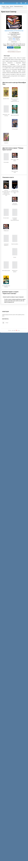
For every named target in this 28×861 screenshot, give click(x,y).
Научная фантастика (18, 30)
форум (7, 314)
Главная (3, 6)
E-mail (6, 322)
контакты (10, 314)
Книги (7, 6)
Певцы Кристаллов (15, 34)
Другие (11, 6)
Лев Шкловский (16, 37)
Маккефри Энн (15, 32)
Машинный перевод (18, 6)
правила (19, 314)
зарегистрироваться (9, 302)
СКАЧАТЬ (11, 47)
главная (3, 314)
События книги (14, 41)
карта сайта (15, 314)
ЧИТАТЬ (17, 47)
